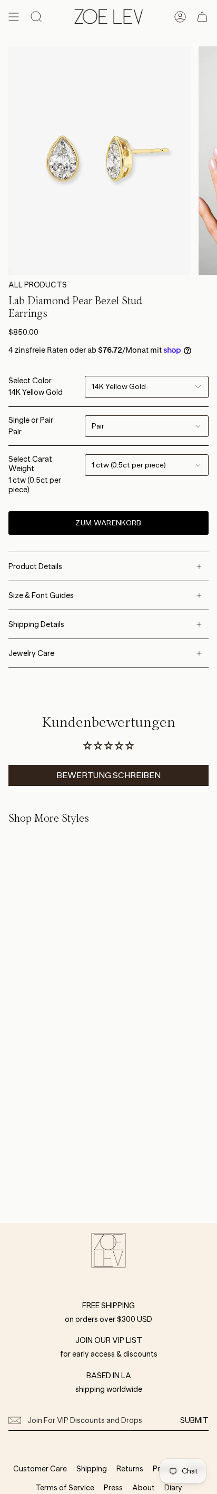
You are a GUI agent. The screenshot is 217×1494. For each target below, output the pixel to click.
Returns (129, 1468)
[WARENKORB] (202, 17)
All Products (37, 285)
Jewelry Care (31, 653)
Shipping (91, 1468)
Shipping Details (36, 624)
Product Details (35, 566)
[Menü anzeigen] (13, 17)
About (143, 1487)
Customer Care (40, 1468)
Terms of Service (64, 1487)
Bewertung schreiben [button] (108, 775)
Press (113, 1487)
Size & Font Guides (41, 595)
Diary (173, 1487)
